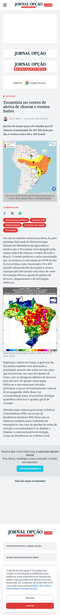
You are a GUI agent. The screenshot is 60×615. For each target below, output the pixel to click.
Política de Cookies (41, 585)
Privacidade (12, 588)
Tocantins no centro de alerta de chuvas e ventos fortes (26, 107)
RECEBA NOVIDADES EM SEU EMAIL (22, 557)
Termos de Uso (29, 588)
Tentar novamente (30, 468)
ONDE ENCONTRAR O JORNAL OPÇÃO (24, 546)
